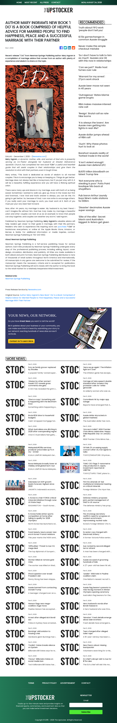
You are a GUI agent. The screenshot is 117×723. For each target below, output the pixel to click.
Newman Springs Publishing (17, 278)
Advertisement (67, 683)
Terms (31, 683)
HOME (19, 2)
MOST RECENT (31, 2)
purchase (62, 226)
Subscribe (85, 712)
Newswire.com (39, 156)
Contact (85, 683)
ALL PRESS (44, 2)
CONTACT (55, 2)
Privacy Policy (49, 683)
